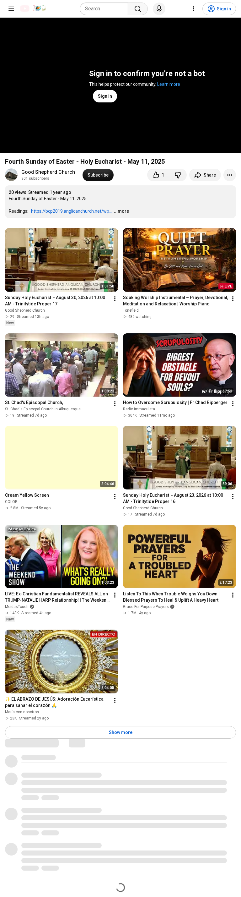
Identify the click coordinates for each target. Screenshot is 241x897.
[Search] (138, 9)
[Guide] (11, 9)
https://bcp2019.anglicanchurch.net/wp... (71, 211)
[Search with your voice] (159, 9)
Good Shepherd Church (48, 172)
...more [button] (121, 211)
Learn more (168, 84)
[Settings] (193, 9)
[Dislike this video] (178, 175)
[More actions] (229, 175)
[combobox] (105, 9)
